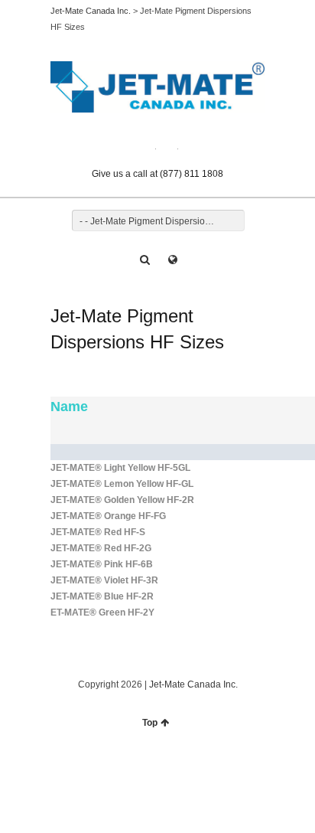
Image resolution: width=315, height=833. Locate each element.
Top (150, 722)
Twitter (147, 145)
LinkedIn (169, 145)
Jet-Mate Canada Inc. (90, 10)
